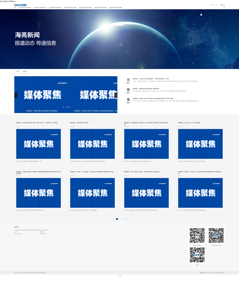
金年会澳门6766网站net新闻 (55, 7)
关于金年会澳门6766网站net (25, 7)
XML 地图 (119, 275)
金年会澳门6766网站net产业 (40, 7)
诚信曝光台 (222, 5)
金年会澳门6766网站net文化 (70, 7)
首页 (15, 7)
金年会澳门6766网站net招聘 (115, 7)
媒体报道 (25, 71)
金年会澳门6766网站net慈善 (100, 7)
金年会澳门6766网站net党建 (85, 7)
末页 (127, 218)
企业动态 (17, 71)
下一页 (124, 218)
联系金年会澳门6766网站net (220, 272)
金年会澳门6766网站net (8, 1)
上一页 (112, 218)
